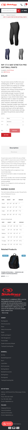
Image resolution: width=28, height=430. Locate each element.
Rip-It (2, 360)
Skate (2, 326)
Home (2, 15)
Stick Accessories (5, 324)
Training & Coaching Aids (7, 346)
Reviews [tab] (14, 152)
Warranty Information (6, 412)
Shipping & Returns (6, 408)
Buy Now (6, 134)
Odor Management (5, 338)
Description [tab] (14, 148)
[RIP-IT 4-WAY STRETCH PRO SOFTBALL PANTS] (7, 54)
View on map (5, 313)
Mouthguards (4, 321)
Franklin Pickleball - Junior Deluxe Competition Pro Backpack (12, 273)
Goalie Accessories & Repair (8, 343)
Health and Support (6, 335)
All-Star (3, 355)
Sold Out (14, 130)
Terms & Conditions (6, 410)
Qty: (2, 130)
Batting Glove (4, 374)
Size (2, 124)
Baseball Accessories (6, 372)
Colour (2, 118)
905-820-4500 (9, 396)
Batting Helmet (5, 369)
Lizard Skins (4, 363)
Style (2, 121)
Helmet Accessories (6, 329)
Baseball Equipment (6, 357)
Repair (2, 332)
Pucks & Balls (4, 340)
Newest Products (11, 15)
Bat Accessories (5, 366)
